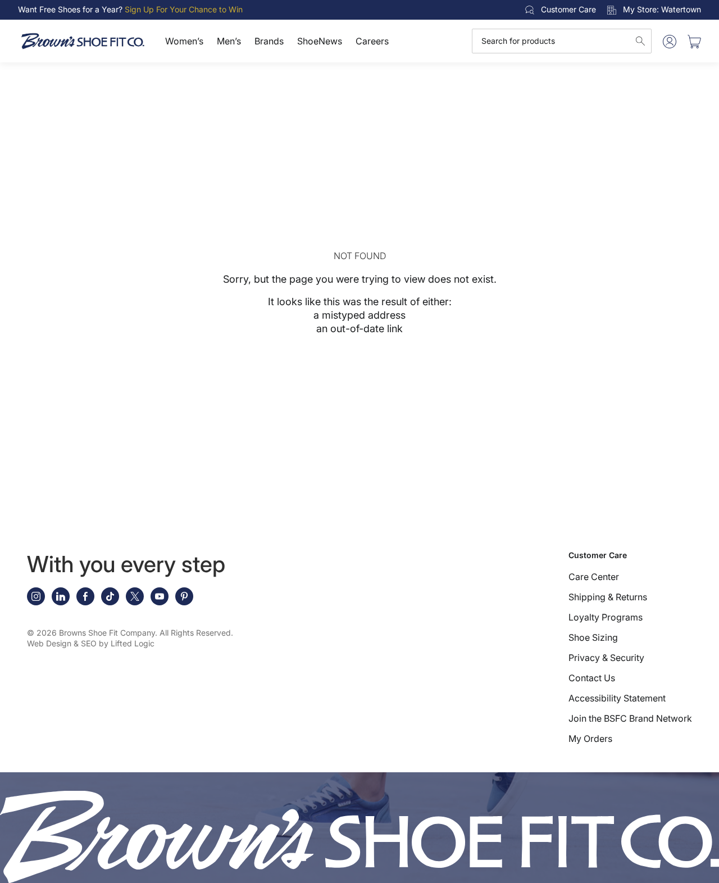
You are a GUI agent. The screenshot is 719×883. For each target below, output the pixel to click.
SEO (89, 643)
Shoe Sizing (593, 637)
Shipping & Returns (607, 597)
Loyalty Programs (605, 617)
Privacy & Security (606, 657)
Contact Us (591, 677)
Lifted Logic (132, 643)
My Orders (590, 738)
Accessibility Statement (617, 698)
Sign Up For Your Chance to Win (184, 9)
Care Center (593, 576)
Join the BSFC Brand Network (630, 718)
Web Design (49, 643)
